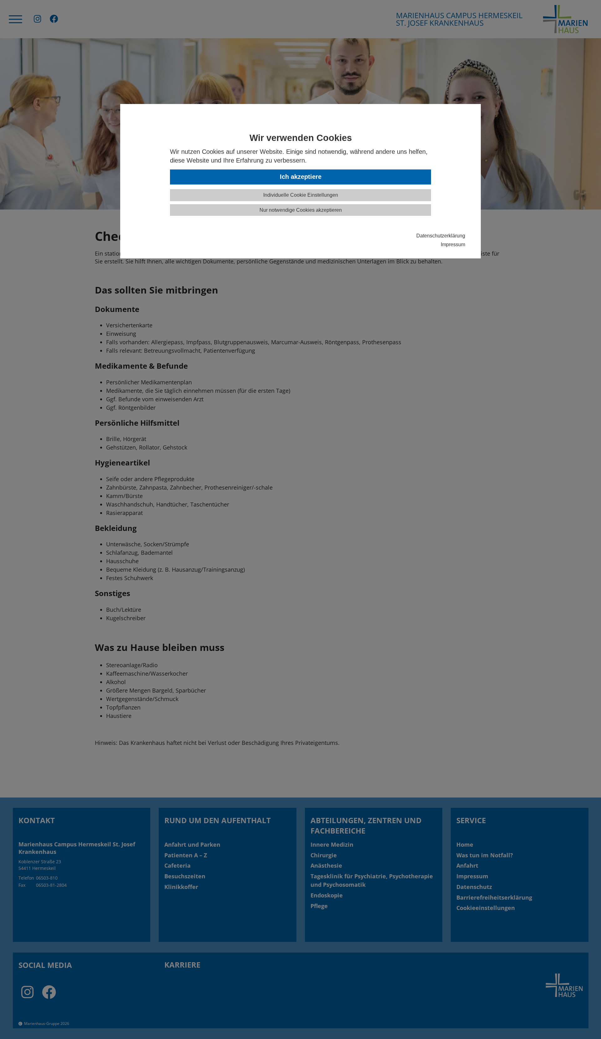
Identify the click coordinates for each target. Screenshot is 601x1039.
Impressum (453, 244)
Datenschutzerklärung (440, 235)
